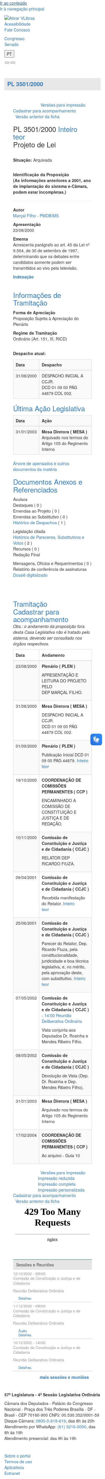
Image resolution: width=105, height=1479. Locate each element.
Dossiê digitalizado (30, 575)
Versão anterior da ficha (37, 116)
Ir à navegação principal (22, 9)
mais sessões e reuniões (64, 1377)
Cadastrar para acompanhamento (45, 111)
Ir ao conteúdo (13, 3)
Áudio (22, 1331)
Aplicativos (14, 1467)
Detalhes (24, 1298)
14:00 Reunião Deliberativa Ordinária (62, 1018)
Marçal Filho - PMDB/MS (36, 215)
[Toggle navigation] (7, 62)
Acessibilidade (17, 24)
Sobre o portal (17, 1456)
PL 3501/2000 (25, 84)
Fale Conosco (17, 30)
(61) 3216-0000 (71, 1426)
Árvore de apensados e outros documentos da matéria (41, 466)
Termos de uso (18, 1461)
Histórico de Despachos (35, 522)
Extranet (12, 1473)
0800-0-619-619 (51, 1421)
